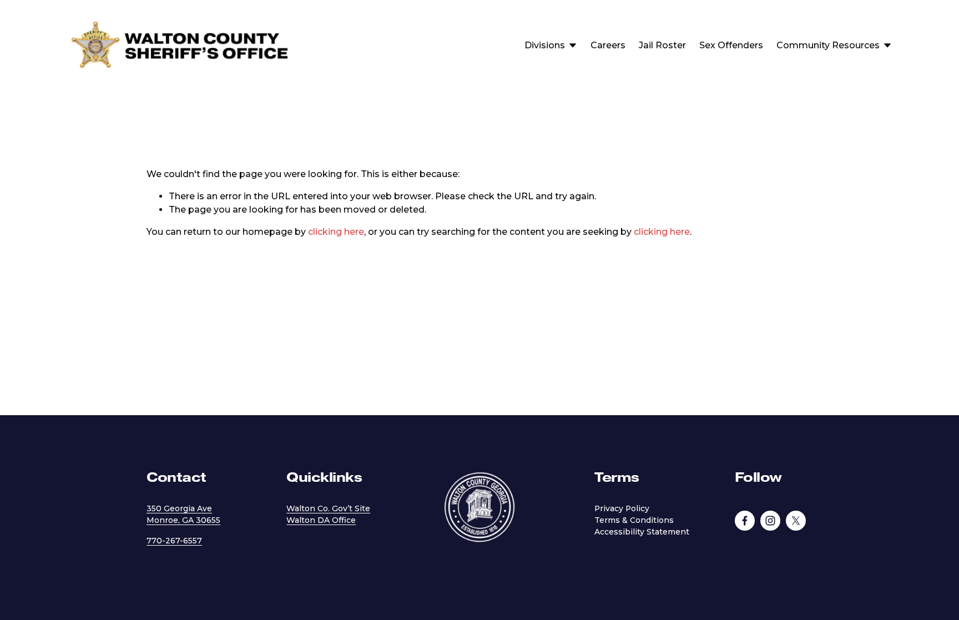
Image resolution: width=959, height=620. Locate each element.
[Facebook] (745, 521)
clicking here (336, 231)
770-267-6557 (174, 540)
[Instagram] (770, 521)
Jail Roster (662, 45)
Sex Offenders (731, 45)
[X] (796, 521)
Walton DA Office (321, 520)
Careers (607, 45)
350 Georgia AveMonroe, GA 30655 (183, 514)
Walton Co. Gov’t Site (328, 508)
